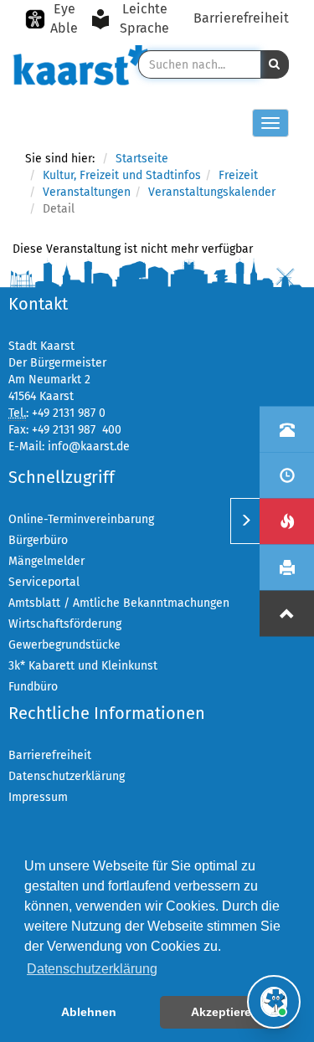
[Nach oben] (287, 613)
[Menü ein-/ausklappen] (245, 521)
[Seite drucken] (287, 567)
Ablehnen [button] (88, 1012)
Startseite (142, 158)
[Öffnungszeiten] (287, 475)
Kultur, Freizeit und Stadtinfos (122, 175)
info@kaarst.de (89, 446)
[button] (274, 64)
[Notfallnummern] (287, 521)
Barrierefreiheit (241, 18)
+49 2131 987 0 (69, 413)
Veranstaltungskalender (211, 192)
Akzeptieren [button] (225, 1012)
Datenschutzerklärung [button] (92, 969)
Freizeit (238, 175)
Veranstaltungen (87, 192)
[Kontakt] (287, 429)
